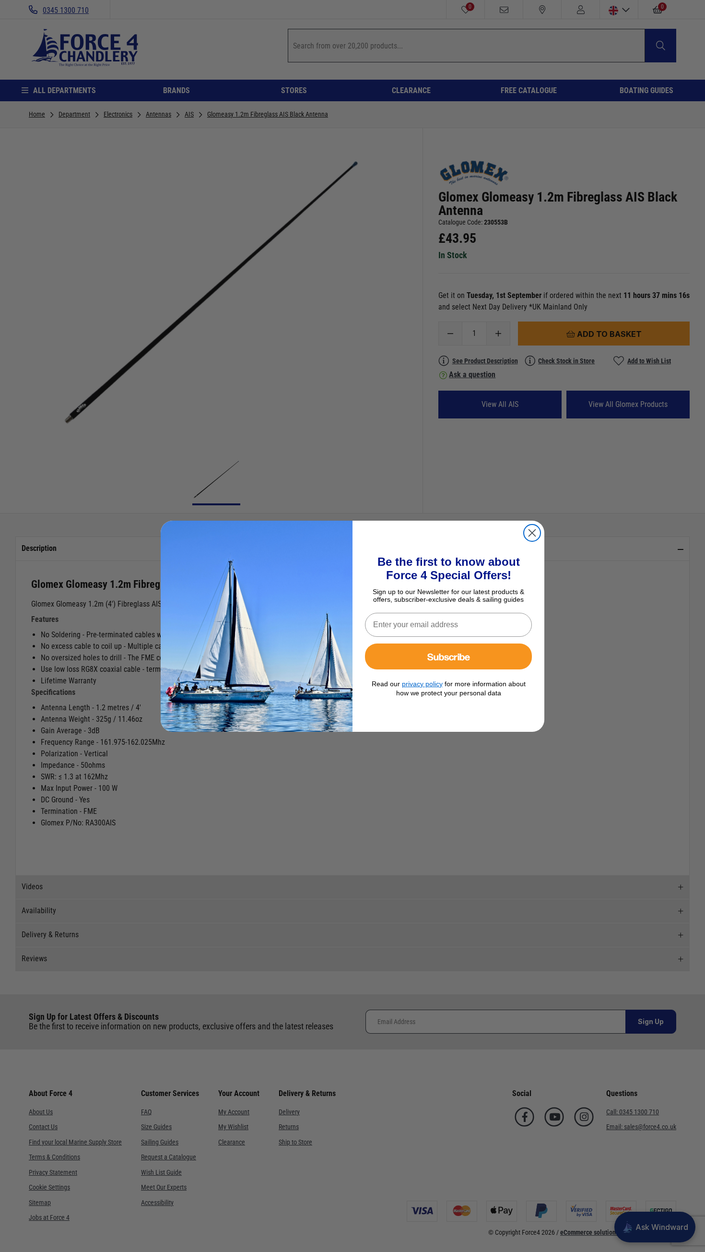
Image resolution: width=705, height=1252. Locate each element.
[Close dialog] (532, 533)
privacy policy (422, 684)
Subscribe (448, 656)
